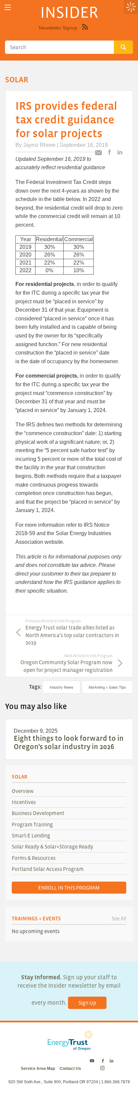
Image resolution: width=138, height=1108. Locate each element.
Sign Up (87, 1003)
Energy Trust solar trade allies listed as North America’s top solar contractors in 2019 (72, 632)
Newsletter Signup (58, 27)
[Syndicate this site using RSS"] (85, 31)
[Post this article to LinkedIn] (120, 153)
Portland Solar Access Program (48, 869)
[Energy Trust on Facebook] (103, 1061)
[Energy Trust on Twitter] (93, 1061)
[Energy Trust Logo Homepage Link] (69, 1047)
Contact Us (70, 1068)
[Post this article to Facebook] (109, 153)
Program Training (32, 824)
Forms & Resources (34, 858)
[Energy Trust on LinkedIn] (112, 1061)
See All (119, 918)
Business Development (38, 813)
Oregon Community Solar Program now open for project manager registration (66, 663)
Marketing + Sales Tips (107, 687)
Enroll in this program (69, 888)
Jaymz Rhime (39, 145)
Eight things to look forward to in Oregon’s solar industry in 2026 (69, 742)
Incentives (24, 802)
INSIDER (69, 12)
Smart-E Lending (31, 835)
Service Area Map (38, 1068)
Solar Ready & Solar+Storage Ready (52, 846)
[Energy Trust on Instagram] (103, 1068)
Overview (23, 791)
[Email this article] (98, 154)
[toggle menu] (7, 7)
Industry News (61, 687)
